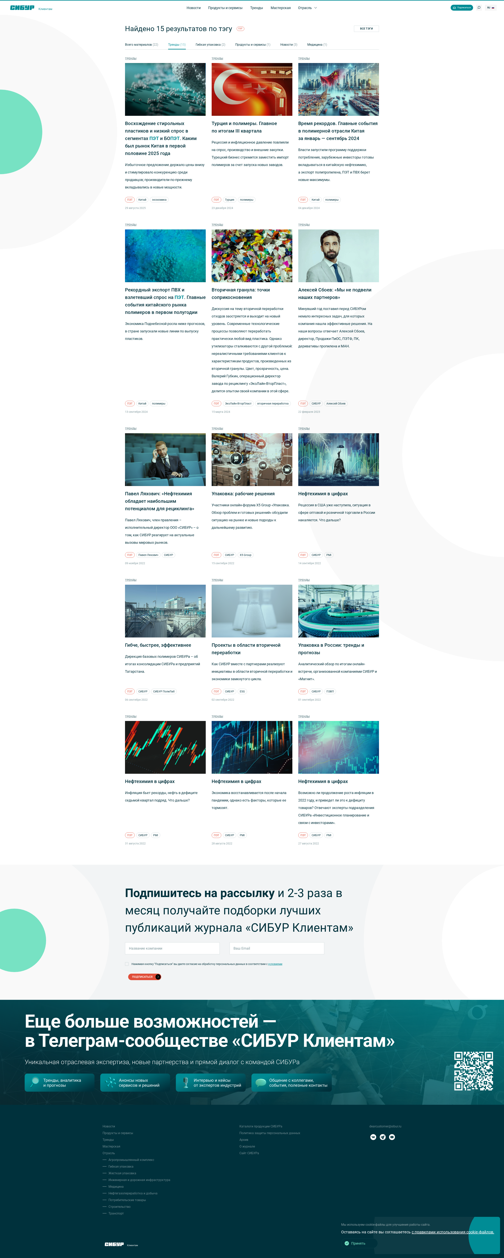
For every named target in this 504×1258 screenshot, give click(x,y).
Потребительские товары (127, 1200)
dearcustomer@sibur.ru (385, 1126)
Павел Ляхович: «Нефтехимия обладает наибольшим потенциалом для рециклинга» (159, 501)
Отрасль (109, 1153)
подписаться (142, 976)
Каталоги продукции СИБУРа (260, 1126)
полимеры (246, 199)
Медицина (317, 44)
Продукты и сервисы (253, 44)
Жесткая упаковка (122, 1173)
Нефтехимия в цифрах (323, 493)
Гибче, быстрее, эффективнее (158, 645)
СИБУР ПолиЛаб (164, 691)
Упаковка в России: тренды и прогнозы (331, 648)
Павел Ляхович (148, 555)
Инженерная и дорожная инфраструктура (139, 1180)
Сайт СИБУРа (249, 1153)
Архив (243, 1140)
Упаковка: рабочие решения (243, 493)
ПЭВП (330, 691)
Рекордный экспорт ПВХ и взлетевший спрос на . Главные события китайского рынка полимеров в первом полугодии (165, 301)
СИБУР (316, 403)
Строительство (119, 1207)
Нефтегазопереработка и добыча (133, 1193)
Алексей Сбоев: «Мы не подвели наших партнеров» (335, 293)
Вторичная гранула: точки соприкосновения (241, 293)
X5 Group (245, 555)
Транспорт (116, 1213)
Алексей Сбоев (336, 403)
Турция (229, 199)
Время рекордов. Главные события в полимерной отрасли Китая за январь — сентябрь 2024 (338, 131)
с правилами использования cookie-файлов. (453, 1232)
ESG (242, 691)
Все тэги (366, 28)
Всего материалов (141, 44)
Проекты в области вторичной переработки (246, 648)
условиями (275, 964)
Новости (288, 44)
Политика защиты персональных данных (269, 1133)
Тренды (177, 44)
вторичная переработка (273, 403)
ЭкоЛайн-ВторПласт (238, 403)
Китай (142, 199)
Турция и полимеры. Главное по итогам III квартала (244, 127)
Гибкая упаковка (210, 44)
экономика (159, 199)
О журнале (247, 1146)
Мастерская (111, 1146)
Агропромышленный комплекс (131, 1160)
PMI (328, 555)
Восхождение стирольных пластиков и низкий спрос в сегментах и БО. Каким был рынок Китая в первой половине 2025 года (161, 138)
